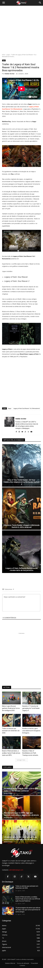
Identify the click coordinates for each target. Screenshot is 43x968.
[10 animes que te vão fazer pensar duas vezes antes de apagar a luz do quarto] (21, 832)
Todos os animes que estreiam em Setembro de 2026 (11, 731)
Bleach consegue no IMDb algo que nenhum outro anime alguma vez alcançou (21, 814)
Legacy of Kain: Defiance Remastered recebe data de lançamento (21, 569)
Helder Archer (10, 73)
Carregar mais (21, 760)
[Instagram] (19, 431)
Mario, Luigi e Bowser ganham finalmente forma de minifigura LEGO (11, 708)
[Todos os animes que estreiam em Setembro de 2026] (11, 720)
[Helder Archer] (9, 425)
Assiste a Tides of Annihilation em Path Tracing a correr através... (30, 753)
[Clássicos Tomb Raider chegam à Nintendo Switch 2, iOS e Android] (21, 508)
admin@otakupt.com (16, 870)
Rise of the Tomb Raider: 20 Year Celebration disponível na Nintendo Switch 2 (21, 482)
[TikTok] (25, 431)
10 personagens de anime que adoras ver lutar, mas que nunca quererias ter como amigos (27, 910)
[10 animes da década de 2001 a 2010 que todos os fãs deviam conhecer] (21, 783)
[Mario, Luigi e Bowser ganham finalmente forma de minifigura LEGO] (11, 698)
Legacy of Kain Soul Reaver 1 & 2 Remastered (26, 408)
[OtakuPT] (21, 3)
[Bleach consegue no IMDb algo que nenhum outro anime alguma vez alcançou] (21, 808)
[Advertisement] (21, 29)
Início (3, 55)
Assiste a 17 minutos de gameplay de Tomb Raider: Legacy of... (31, 708)
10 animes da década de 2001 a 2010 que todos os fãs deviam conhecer (21, 790)
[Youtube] (31, 431)
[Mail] (22, 431)
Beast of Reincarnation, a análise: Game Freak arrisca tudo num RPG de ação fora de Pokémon (27, 899)
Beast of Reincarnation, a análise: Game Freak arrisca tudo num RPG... (11, 753)
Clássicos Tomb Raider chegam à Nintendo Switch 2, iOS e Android (21, 526)
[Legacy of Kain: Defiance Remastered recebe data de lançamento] (21, 551)
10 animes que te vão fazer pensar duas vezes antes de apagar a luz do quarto (20, 838)
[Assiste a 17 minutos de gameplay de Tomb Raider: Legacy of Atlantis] (31, 698)
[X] (28, 431)
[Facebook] (16, 431)
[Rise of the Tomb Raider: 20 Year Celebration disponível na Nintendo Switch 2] (21, 465)
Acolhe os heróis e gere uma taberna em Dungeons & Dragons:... (31, 731)
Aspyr (9, 408)
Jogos (8, 55)
